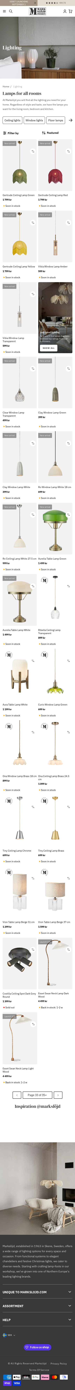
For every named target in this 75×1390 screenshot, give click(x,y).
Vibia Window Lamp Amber (53, 266)
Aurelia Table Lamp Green (52, 558)
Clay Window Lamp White (16, 487)
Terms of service (39, 1370)
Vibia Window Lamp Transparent (13, 339)
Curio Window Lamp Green (52, 704)
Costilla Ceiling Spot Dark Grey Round (19, 995)
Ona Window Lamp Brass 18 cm (20, 776)
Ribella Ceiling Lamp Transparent (49, 631)
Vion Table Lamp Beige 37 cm (54, 922)
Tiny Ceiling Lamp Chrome (17, 850)
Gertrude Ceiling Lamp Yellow (19, 266)
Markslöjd (40, 1363)
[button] (4, 11)
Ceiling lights (12, 120)
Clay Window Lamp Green (52, 412)
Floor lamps (55, 120)
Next (70, 120)
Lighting (17, 86)
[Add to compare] (33, 151)
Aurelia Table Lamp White (16, 630)
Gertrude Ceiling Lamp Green (19, 195)
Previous (5, 120)
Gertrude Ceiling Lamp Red (53, 195)
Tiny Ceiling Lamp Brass (51, 850)
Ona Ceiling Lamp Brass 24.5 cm (53, 778)
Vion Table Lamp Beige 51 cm (19, 922)
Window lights (34, 120)
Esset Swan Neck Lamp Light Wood (18, 1070)
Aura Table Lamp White (15, 704)
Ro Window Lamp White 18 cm (54, 487)
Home (6, 86)
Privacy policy (59, 1363)
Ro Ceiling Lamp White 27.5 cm (19, 558)
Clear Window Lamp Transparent (13, 414)
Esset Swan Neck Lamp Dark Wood (53, 995)
